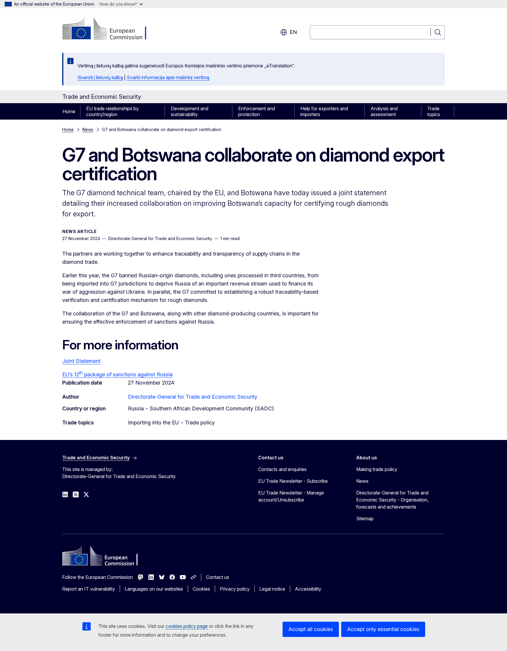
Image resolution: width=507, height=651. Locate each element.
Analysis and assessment (384, 111)
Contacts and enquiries (282, 469)
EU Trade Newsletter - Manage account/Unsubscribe (291, 496)
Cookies (201, 589)
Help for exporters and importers (324, 111)
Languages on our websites (154, 589)
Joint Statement (81, 361)
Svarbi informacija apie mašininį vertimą (168, 77)
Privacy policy (235, 589)
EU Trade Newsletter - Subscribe (293, 481)
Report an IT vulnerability (88, 589)
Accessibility (308, 589)
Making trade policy (376, 469)
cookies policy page (186, 626)
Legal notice (272, 589)
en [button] (293, 32)
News (87, 129)
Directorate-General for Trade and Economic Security (192, 397)
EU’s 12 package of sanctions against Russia (117, 374)
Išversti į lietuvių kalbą (100, 77)
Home (68, 111)
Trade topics (433, 111)
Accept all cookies (310, 629)
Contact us (217, 577)
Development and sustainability (189, 111)
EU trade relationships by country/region (112, 111)
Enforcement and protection (256, 111)
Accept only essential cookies (383, 629)
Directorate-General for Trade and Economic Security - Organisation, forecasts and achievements (392, 500)
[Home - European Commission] (109, 29)
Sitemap (365, 518)
